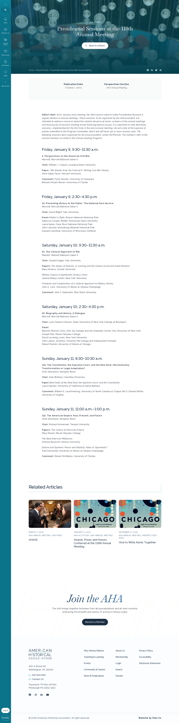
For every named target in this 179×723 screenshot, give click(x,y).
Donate (5, 718)
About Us (120, 650)
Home (31, 70)
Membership (122, 657)
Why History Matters (94, 650)
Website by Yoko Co (150, 718)
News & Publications (94, 676)
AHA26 (33, 539)
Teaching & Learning (94, 657)
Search (119, 669)
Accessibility (145, 657)
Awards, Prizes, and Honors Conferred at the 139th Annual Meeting (92, 543)
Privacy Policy (146, 650)
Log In (5, 710)
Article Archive (42, 70)
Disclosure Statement (149, 663)
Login (118, 663)
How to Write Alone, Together (137, 542)
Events (87, 663)
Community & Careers (94, 669)
